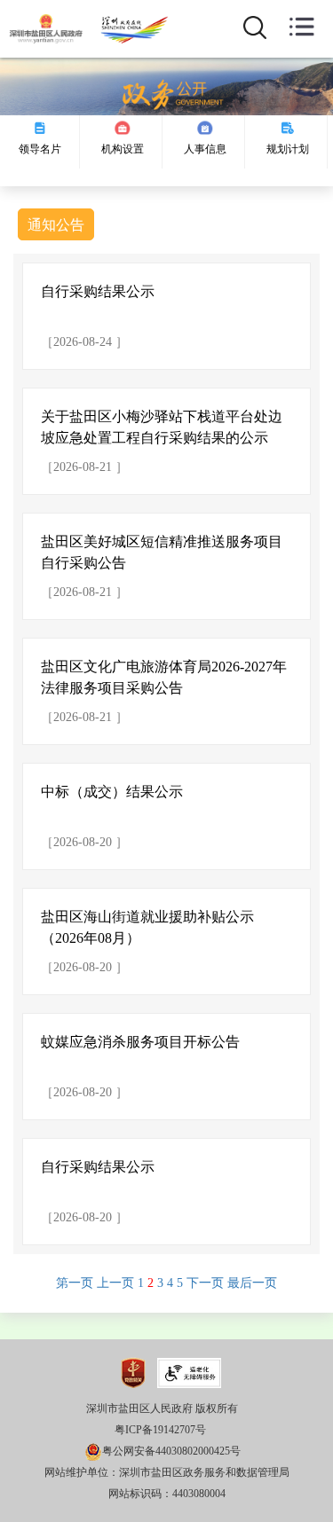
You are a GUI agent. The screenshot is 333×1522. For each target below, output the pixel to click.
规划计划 (287, 149)
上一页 (115, 1283)
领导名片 (40, 149)
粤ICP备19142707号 (160, 1430)
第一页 (74, 1283)
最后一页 (252, 1283)
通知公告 (56, 224)
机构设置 (122, 149)
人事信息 (205, 149)
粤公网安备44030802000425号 (171, 1451)
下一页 (205, 1283)
